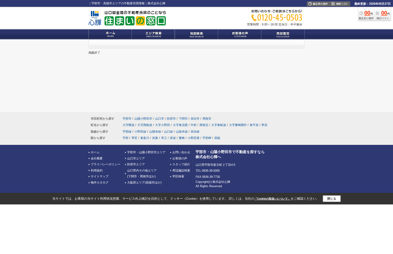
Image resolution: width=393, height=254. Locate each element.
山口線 (168, 131)
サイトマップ (99, 176)
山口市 (159, 118)
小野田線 (140, 131)
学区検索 (178, 176)
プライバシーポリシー (105, 164)
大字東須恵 (180, 125)
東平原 (254, 125)
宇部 (125, 138)
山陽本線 (155, 131)
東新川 (144, 138)
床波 (173, 138)
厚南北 (203, 125)
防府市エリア (136, 164)
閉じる (331, 198)
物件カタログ (99, 182)
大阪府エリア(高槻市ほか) (144, 182)
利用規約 (97, 170)
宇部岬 (206, 138)
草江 (164, 138)
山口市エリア (136, 158)
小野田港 (193, 138)
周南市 (206, 118)
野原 (264, 125)
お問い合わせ (181, 152)
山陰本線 (182, 131)
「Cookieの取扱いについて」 (272, 198)
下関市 (183, 118)
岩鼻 (155, 138)
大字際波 (128, 125)
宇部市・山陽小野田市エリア (146, 152)
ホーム (95, 152)
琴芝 (134, 138)
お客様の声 (179, 158)
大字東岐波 (218, 125)
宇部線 (127, 131)
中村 (193, 125)
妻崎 (182, 138)
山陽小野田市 (143, 118)
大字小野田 (162, 125)
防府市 (171, 118)
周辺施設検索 (181, 170)
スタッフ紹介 (181, 164)
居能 (217, 138)
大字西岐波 (144, 125)
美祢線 (195, 131)
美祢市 (195, 118)
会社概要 (97, 158)
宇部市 (127, 118)
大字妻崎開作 (238, 125)
